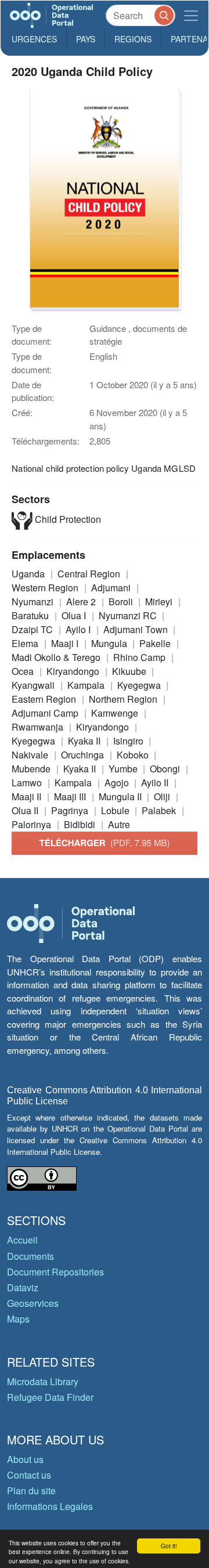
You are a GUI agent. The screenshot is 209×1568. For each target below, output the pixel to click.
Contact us (29, 1475)
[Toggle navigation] (191, 15)
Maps (18, 1318)
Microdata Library (42, 1381)
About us (25, 1459)
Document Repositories (55, 1271)
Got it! (169, 1545)
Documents (30, 1256)
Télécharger (104, 842)
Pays (85, 39)
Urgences (34, 39)
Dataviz (22, 1287)
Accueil (22, 1240)
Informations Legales (50, 1506)
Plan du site (31, 1490)
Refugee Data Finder (50, 1397)
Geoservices (33, 1303)
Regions (133, 39)
